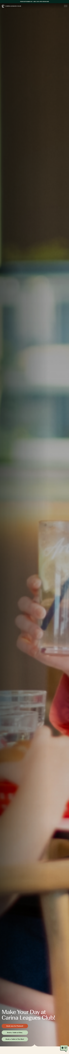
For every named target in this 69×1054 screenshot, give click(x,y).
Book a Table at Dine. (15, 1033)
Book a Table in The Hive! (15, 1039)
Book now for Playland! (14, 1026)
